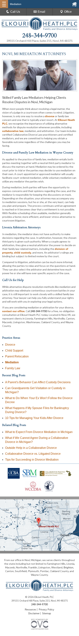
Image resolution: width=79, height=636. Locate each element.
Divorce (10, 344)
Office (68, 11)
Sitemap (46, 613)
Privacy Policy (46, 609)
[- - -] (4, 4)
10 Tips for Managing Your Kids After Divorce (34, 418)
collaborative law (13, 131)
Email (41, 11)
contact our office (13, 311)
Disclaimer (34, 613)
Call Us (15, 11)
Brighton (68, 567)
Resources (30, 609)
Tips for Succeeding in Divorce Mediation (32, 459)
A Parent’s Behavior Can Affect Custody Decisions (38, 382)
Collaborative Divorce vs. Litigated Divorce (33, 453)
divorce (49, 116)
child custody (22, 252)
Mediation (12, 362)
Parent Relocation (17, 356)
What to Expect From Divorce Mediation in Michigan (39, 432)
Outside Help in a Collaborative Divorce (31, 447)
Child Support (14, 350)
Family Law (12, 368)
